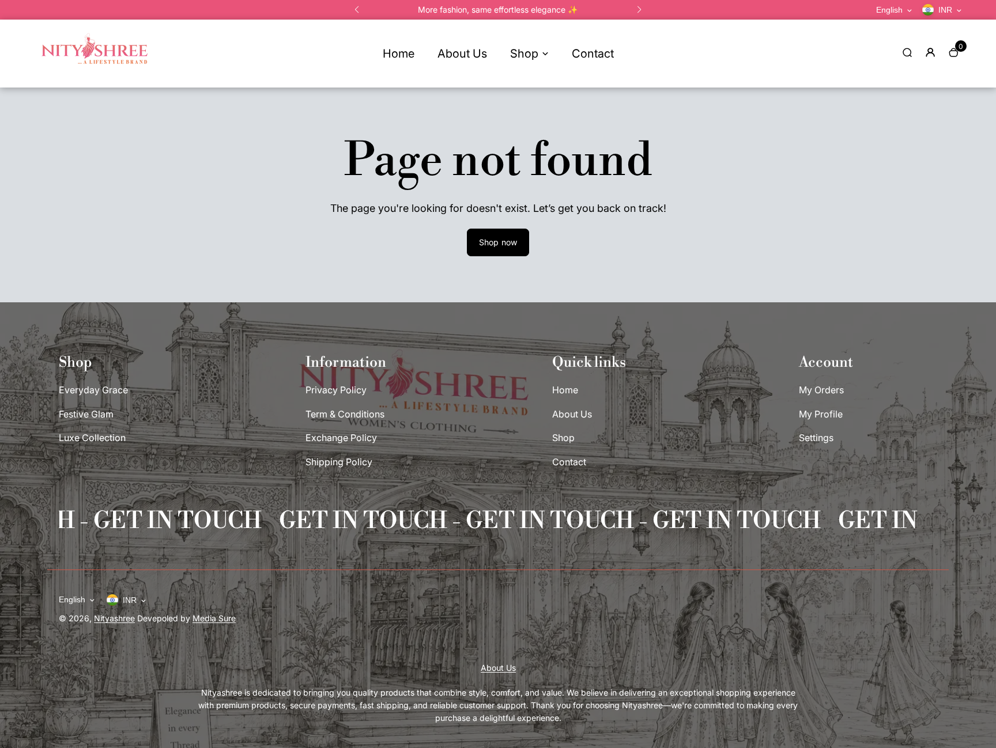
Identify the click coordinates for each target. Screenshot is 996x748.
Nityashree (114, 618)
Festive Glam (86, 414)
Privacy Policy (336, 390)
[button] (356, 9)
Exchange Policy (341, 437)
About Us (462, 53)
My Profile (821, 414)
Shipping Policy (338, 462)
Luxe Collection (92, 437)
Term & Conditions (344, 414)
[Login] (930, 52)
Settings (816, 437)
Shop (524, 53)
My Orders (821, 390)
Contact (593, 53)
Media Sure (214, 618)
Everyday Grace (93, 390)
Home (398, 53)
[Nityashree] (94, 71)
